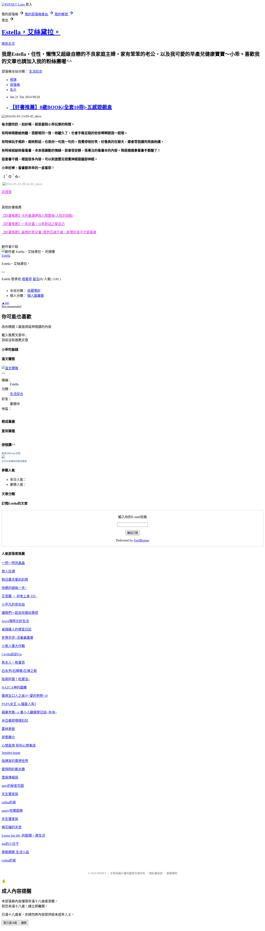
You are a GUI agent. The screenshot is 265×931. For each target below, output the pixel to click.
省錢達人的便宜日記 (16, 629)
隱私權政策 (156, 873)
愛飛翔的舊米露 (13, 769)
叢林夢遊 (8, 729)
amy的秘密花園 (13, 785)
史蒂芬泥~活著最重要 (17, 637)
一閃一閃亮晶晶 (13, 563)
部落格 (15, 84)
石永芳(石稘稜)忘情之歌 (19, 671)
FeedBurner (141, 540)
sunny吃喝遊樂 (12, 810)
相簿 (13, 80)
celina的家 (9, 802)
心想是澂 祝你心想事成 (19, 745)
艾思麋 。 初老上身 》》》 (19, 596)
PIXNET (101, 873)
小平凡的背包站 (13, 604)
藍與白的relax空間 (11, 453)
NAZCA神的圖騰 (14, 687)
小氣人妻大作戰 (13, 646)
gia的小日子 (10, 844)
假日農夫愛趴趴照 (15, 579)
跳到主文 (8, 43)
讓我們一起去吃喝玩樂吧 (20, 613)
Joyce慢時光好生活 (15, 621)
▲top (5, 303)
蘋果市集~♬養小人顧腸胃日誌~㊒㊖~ (29, 712)
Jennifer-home (11, 753)
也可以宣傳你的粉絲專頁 (14, 461)
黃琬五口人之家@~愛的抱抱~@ (25, 695)
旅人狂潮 (8, 571)
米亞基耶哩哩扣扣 (15, 720)
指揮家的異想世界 (15, 761)
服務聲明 (171, 873)
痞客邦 (27, 279)
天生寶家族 (10, 794)
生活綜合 (35, 71)
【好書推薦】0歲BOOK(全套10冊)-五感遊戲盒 (61, 107)
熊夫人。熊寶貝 (13, 662)
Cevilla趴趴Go (12, 654)
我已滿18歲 (10, 922)
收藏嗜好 (34, 290)
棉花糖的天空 (12, 827)
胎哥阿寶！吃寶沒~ (16, 679)
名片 (13, 89)
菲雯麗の (8, 737)
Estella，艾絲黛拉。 (31, 32)
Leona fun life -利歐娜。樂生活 (23, 835)
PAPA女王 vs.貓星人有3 (19, 704)
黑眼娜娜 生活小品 (15, 852)
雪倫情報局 (10, 777)
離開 (23, 922)
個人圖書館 (35, 295)
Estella (6, 255)
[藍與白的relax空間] (3, 457)
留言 (36, 279)
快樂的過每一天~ (14, 588)
